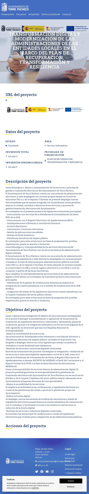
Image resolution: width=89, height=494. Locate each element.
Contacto (66, 14)
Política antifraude (51, 14)
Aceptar (71, 481)
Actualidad (33, 14)
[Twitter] (36, 471)
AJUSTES (35, 488)
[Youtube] (47, 471)
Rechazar (71, 487)
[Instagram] (52, 471)
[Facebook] (41, 471)
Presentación (7, 14)
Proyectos (21, 14)
